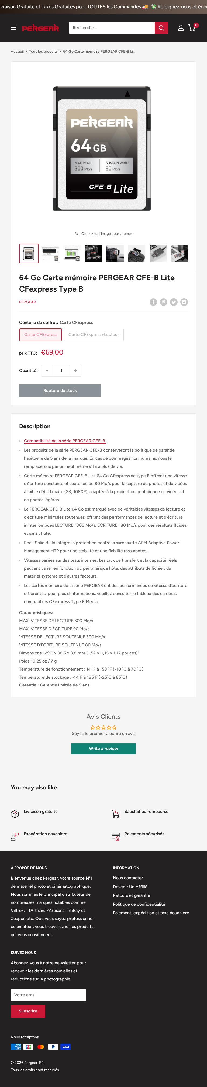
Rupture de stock (60, 390)
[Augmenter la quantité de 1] (75, 370)
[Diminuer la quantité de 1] (47, 370)
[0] (191, 27)
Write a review (103, 748)
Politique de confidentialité (139, 904)
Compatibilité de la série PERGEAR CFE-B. (65, 440)
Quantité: (28, 370)
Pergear (27, 302)
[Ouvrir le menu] (13, 28)
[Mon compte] (181, 28)
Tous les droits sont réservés (35, 1070)
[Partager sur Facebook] (153, 302)
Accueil (17, 51)
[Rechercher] (161, 28)
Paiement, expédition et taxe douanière (151, 912)
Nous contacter (128, 877)
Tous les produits (43, 51)
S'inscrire (28, 1011)
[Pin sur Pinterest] (163, 302)
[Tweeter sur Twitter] (174, 302)
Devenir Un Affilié (130, 886)
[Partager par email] (184, 302)
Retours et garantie (131, 895)
